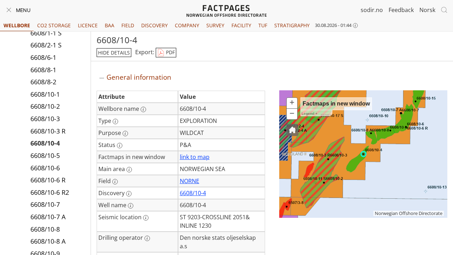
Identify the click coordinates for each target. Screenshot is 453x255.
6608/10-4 (45, 143)
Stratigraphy (292, 25)
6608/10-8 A (47, 241)
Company (187, 25)
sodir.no (372, 10)
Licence (88, 25)
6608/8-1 (43, 70)
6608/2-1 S (46, 45)
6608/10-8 (45, 229)
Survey (215, 25)
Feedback (401, 10)
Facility (241, 25)
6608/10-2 (45, 106)
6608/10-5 (45, 155)
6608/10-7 (45, 204)
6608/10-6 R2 (49, 192)
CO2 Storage (54, 25)
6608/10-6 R (47, 180)
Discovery (154, 25)
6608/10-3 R (47, 131)
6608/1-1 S (46, 33)
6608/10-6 (45, 168)
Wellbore (17, 25)
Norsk (427, 10)
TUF (262, 25)
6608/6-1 (43, 57)
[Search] (444, 10)
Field (127, 25)
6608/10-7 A (47, 216)
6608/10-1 (45, 94)
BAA (109, 25)
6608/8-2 (43, 82)
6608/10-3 (45, 118)
